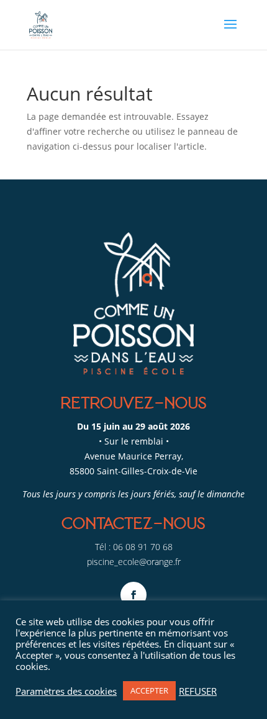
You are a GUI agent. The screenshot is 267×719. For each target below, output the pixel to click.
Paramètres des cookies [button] (66, 691)
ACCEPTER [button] (149, 690)
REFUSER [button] (198, 691)
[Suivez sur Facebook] (133, 595)
